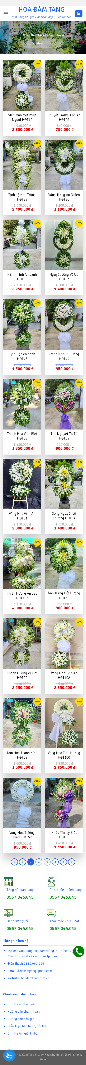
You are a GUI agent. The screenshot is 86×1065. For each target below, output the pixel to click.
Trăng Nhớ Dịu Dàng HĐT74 (64, 356)
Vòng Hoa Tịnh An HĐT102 (64, 675)
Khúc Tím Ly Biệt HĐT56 (64, 834)
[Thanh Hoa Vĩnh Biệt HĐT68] (22, 404)
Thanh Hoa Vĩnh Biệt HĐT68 (22, 436)
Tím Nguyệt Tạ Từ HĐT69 (64, 436)
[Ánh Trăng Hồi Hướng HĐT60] (64, 563)
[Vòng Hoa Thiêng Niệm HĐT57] (22, 803)
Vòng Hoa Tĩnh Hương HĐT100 (64, 755)
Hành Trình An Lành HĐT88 (22, 276)
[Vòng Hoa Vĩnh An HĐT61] (22, 484)
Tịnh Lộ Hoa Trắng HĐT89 (22, 197)
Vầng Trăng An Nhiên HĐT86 (64, 197)
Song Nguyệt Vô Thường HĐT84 (64, 515)
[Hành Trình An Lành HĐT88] (22, 245)
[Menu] (5, 13)
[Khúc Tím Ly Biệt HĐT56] (64, 803)
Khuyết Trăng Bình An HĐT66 (64, 117)
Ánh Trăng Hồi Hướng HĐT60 (64, 595)
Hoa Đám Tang (41, 9)
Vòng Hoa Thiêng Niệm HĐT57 (22, 834)
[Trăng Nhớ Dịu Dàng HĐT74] (64, 324)
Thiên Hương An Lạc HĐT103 (22, 595)
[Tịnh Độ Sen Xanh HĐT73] (22, 324)
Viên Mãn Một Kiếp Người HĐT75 (22, 117)
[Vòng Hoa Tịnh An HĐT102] (64, 643)
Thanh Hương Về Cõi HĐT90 (22, 675)
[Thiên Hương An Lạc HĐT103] (22, 563)
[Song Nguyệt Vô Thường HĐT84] (64, 484)
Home (25, 34)
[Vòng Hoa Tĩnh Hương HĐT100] (64, 723)
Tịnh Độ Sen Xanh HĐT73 (22, 356)
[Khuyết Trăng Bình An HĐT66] (64, 85)
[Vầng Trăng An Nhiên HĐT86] (64, 165)
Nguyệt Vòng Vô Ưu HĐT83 (63, 276)
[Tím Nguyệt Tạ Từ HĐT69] (64, 404)
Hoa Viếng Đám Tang (42, 34)
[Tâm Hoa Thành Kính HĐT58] (22, 723)
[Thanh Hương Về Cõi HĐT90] (22, 643)
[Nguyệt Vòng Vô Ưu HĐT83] (64, 245)
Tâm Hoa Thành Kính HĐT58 (22, 755)
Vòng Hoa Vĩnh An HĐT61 (22, 516)
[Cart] (79, 13)
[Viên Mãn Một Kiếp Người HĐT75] (22, 85)
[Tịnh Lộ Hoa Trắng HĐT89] (22, 165)
